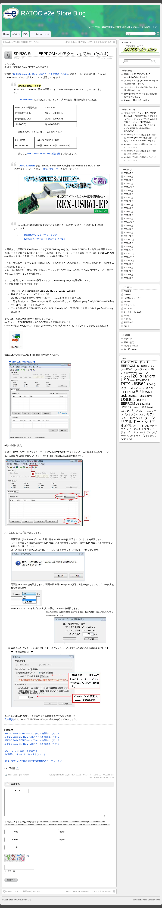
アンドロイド (148, 411)
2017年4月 (128, 191)
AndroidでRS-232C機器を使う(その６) (23, 42)
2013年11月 (129, 240)
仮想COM (126, 439)
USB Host (147, 407)
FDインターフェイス (138, 369)
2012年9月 (128, 264)
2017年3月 (128, 194)
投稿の (129, 342)
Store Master (13, 775)
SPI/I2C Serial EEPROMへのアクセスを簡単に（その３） (33, 740)
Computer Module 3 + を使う (136, 100)
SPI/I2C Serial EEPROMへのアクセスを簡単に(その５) (88, 42)
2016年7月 (128, 205)
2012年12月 (129, 253)
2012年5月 (128, 275)
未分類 (127, 326)
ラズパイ (127, 319)
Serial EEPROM (100, 775)
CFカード (136, 362)
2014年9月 (128, 226)
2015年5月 (128, 215)
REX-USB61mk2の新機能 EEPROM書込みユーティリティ (33, 761)
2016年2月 (128, 208)
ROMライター (87, 775)
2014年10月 (129, 222)
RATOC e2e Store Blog (53, 13)
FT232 (139, 373)
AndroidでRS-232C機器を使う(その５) (140, 144)
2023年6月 (128, 177)
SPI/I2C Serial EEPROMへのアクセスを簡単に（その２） (33, 737)
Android (127, 291)
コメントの (131, 346)
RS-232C (137, 388)
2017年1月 (128, 198)
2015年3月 (128, 219)
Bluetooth (128, 294)
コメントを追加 (106, 58)
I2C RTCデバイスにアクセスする (40, 235)
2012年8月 (128, 268)
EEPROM (60, 775)
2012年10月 (129, 261)
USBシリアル (132, 411)
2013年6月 (128, 247)
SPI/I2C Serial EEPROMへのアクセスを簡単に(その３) (40, 74)
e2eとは (16, 34)
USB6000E (136, 408)
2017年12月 (129, 187)
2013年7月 (128, 243)
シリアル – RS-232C (133, 312)
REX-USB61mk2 (26, 99)
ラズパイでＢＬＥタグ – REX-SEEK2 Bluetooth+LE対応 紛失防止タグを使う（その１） (140, 116)
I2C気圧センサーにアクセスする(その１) (44, 239)
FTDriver (126, 376)
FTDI (145, 372)
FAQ (25, 34)
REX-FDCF (142, 380)
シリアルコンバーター (136, 418)
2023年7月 (128, 173)
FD (137, 366)
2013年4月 (128, 250)
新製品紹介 (128, 322)
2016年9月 (128, 201)
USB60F (133, 395)
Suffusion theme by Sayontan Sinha (146, 900)
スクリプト (137, 425)
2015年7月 (128, 212)
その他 (127, 315)
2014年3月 (128, 233)
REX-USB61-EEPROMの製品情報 (43, 153)
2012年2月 (128, 278)
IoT (69, 775)
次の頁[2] (9, 719)
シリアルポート (138, 420)
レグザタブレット (151, 436)
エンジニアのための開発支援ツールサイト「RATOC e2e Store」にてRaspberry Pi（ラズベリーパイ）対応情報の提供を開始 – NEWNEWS (140, 125)
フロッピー (150, 425)
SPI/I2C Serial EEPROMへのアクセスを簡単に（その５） (33, 744)
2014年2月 (128, 236)
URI (16, 847)
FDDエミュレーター (132, 298)
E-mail (15, 839)
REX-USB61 (76, 775)
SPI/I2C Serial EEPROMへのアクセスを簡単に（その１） (33, 733)
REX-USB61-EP (50, 169)
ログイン (128, 339)
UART (147, 392)
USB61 (90, 777)
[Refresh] (28, 856)
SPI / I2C (20, 58)
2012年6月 (128, 271)
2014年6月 (128, 229)
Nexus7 (133, 381)
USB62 (111, 777)
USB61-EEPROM (101, 777)
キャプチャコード (11, 871)
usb (112, 775)
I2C (66, 775)
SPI (108, 775)
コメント (16, 790)
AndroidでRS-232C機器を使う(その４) (140, 135)
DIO (145, 362)
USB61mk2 (143, 403)
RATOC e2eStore (26, 165)
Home (6, 34)
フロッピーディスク (132, 429)
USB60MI (146, 395)
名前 (16, 831)
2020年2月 (128, 184)
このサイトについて (40, 34)
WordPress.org (130, 349)
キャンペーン (129, 305)
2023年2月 (128, 180)
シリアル (127, 308)
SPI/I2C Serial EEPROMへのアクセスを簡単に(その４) (61, 54)
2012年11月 (129, 257)
